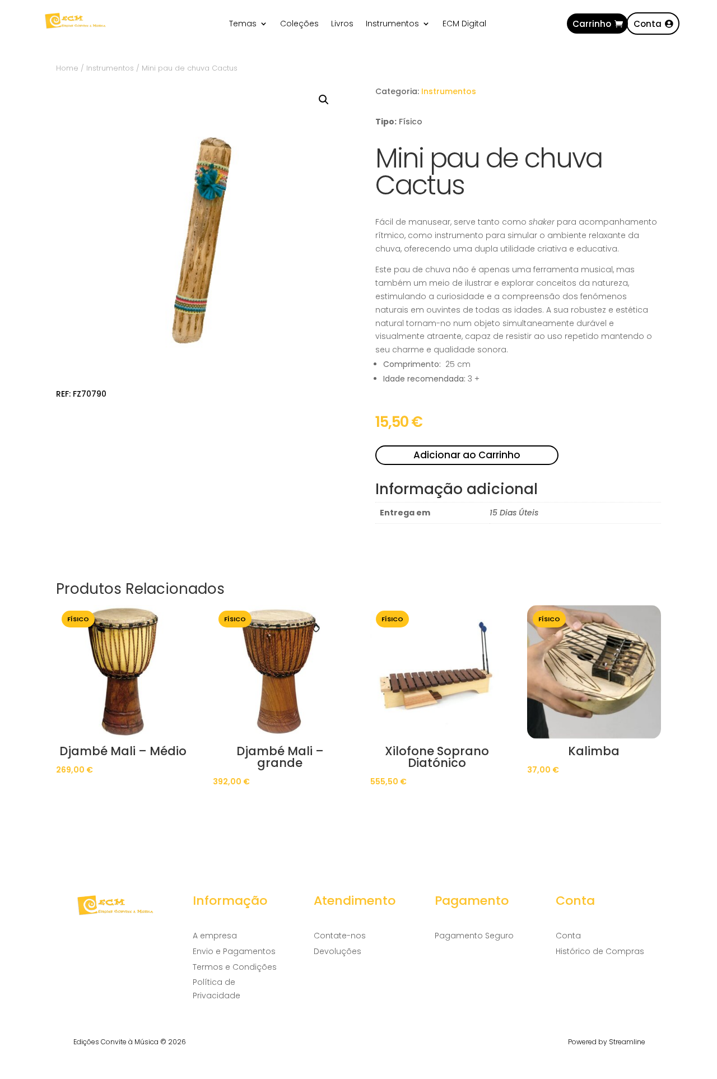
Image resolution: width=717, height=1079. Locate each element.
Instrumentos (392, 24)
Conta (648, 24)
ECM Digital (464, 24)
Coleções (299, 24)
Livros (342, 24)
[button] (324, 100)
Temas (243, 24)
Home (67, 68)
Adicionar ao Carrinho (466, 455)
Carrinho (591, 24)
